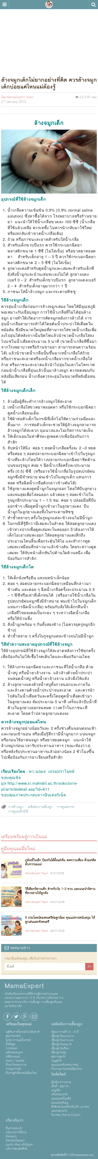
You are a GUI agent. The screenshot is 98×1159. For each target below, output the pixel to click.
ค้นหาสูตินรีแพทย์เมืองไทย (21, 1073)
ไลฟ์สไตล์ (58, 1074)
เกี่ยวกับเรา (14, 1120)
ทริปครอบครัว (59, 1094)
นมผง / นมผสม (15, 1061)
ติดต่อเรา (11, 1136)
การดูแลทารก (66, 807)
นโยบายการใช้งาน (16, 1132)
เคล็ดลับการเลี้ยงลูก (40, 807)
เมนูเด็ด (55, 1090)
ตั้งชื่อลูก (10, 1044)
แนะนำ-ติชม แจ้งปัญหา (19, 1145)
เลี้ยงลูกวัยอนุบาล (61, 1044)
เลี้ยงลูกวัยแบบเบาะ (62, 1036)
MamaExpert (49, 4)
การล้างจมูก (15, 807)
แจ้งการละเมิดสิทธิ (16, 1149)
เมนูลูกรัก (56, 1061)
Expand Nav (4, 4)
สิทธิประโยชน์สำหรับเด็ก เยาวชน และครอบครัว (70, 1109)
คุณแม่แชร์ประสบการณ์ (64, 1065)
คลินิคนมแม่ (13, 1056)
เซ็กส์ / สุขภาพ (59, 1086)
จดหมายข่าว (19, 948)
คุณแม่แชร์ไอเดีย (61, 1098)
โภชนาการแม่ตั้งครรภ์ (18, 1040)
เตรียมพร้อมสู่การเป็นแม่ (24, 836)
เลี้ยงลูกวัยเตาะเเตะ (62, 1040)
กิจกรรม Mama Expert (65, 1115)
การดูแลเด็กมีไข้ (18, 811)
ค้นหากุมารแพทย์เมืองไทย (66, 1069)
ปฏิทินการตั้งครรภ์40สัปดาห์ (22, 1032)
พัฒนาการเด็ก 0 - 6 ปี (65, 1032)
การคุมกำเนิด (13, 1069)
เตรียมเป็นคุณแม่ (18, 1024)
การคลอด (11, 1048)
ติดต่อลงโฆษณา (15, 1140)
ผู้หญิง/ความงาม (61, 1082)
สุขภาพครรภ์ (13, 1036)
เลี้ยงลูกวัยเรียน (60, 1048)
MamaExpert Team (20, 97)
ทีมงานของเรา (14, 1128)
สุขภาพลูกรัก (58, 1056)
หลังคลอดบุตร (14, 1052)
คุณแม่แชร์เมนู (59, 1103)
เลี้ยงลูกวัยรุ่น (58, 1052)
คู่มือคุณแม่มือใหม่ (18, 848)
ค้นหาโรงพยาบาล (16, 1065)
